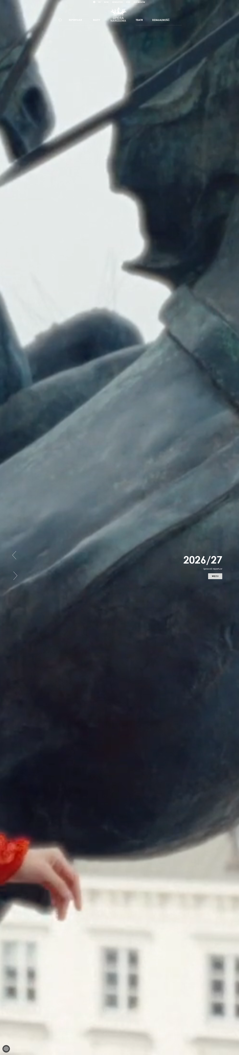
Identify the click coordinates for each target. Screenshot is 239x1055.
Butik (106, 2)
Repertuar (75, 20)
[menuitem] (60, 20)
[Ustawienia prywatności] (6, 1049)
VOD (128, 2)
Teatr (139, 20)
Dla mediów (139, 2)
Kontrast (94, 2)
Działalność (161, 20)
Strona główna (60, 20)
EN (99, 2)
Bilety (96, 20)
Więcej (217, 584)
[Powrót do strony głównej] (118, 14)
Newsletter (117, 2)
